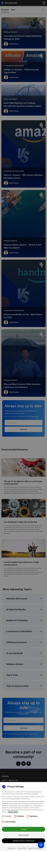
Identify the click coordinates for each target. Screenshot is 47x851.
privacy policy (13, 812)
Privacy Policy (21, 848)
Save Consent (23, 835)
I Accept (23, 829)
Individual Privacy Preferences (23, 841)
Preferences (12, 848)
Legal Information (33, 848)
